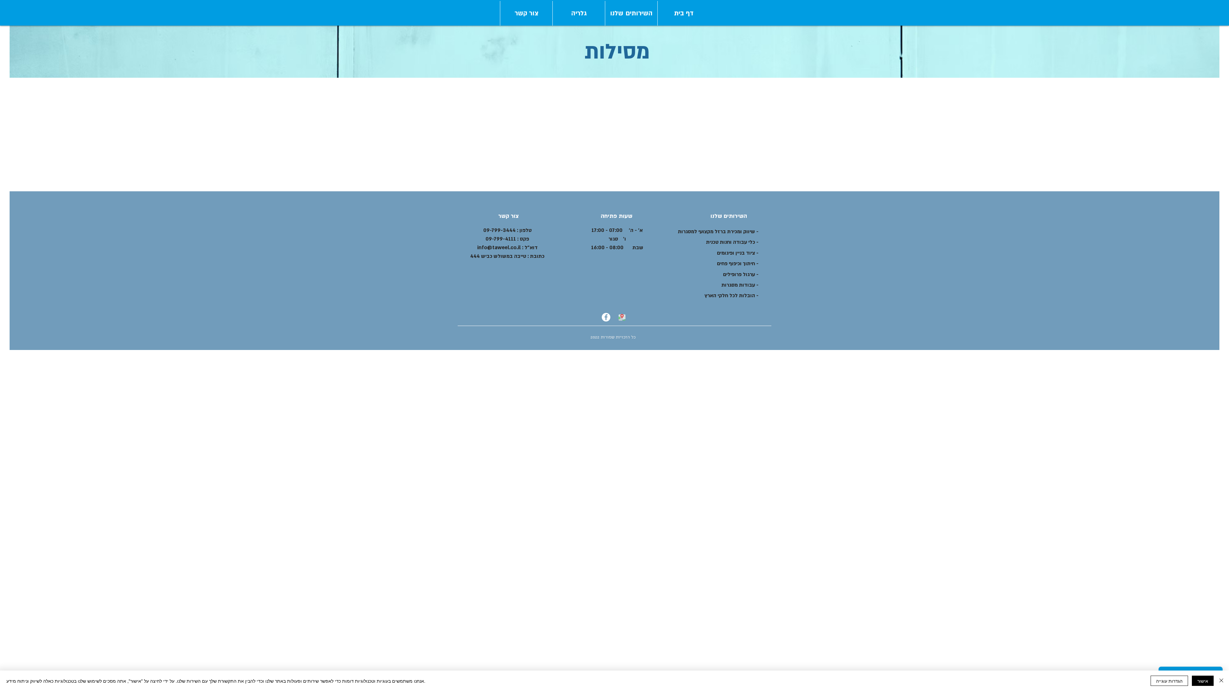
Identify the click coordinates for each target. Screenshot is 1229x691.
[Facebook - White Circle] (606, 317)
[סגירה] (1221, 681)
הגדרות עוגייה (1169, 681)
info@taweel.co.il (499, 247)
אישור (1202, 681)
